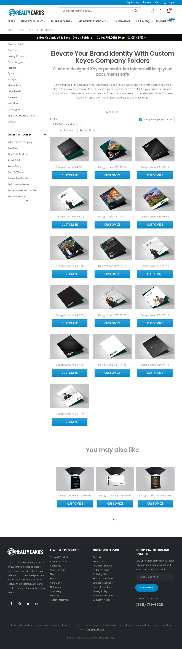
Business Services (17, 196)
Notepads (12, 79)
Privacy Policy (100, 591)
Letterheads (14, 91)
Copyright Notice (102, 599)
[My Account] (153, 11)
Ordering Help (100, 574)
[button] (113, 519)
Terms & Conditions (103, 595)
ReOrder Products (102, 565)
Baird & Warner (15, 172)
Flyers (10, 73)
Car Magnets (14, 109)
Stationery (55, 591)
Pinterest (19, 603)
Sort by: (57, 123)
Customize (70, 175)
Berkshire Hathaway (18, 184)
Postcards (12, 50)
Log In (171, 2)
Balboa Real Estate (17, 178)
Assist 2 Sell (13, 160)
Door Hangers (15, 62)
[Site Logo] (26, 12)
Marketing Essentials (92, 21)
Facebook (11, 603)
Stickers (11, 121)
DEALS (11, 21)
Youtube (28, 603)
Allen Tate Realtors (17, 154)
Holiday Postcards (17, 56)
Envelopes (12, 97)
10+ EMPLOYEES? (165, 20)
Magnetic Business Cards (21, 115)
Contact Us (99, 557)
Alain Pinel (12, 148)
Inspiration (122, 21)
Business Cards (60, 21)
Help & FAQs (143, 21)
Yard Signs (13, 103)
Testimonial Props (60, 599)
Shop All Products (59, 557)
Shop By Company (32, 21)
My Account (133, 2)
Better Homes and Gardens (22, 190)
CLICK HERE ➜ (136, 37)
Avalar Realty (14, 166)
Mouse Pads (14, 85)
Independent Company (19, 142)
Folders (11, 67)
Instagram (36, 603)
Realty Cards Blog (102, 587)
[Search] (136, 11)
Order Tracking (101, 569)
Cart (157, 2)
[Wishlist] (160, 11)
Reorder (147, 2)
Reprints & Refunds (103, 578)
